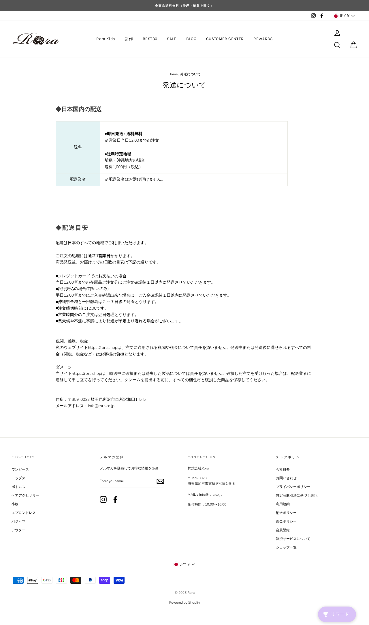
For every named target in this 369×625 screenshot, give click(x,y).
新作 (129, 38)
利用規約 (283, 504)
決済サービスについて (293, 538)
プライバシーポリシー (293, 486)
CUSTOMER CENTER (225, 38)
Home (173, 74)
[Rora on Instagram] (103, 499)
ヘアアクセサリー (25, 495)
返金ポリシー (286, 521)
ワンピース (20, 469)
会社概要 (283, 469)
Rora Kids (105, 38)
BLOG (191, 38)
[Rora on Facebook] (115, 499)
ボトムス (18, 486)
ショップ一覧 (286, 547)
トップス (18, 478)
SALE (171, 38)
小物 (15, 504)
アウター (18, 530)
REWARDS (262, 38)
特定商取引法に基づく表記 (296, 495)
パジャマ (18, 521)
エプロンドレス (24, 512)
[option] (184, 5)
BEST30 (150, 38)
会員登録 (283, 530)
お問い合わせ (286, 478)
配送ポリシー (286, 512)
